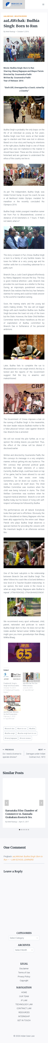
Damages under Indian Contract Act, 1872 (35, 753)
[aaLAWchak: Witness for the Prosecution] (12, 703)
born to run (21, 729)
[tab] (19, 829)
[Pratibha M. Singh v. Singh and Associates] (12, 677)
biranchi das (9, 729)
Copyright (24, 980)
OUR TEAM (24, 996)
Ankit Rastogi (10, 32)
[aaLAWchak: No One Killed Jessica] (31, 677)
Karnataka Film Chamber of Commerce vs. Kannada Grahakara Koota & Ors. (21, 814)
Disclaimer (24, 968)
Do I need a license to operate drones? (12, 753)
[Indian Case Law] (14, 4)
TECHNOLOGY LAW (24, 1004)
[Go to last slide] (7, 803)
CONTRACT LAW (24, 1008)
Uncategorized (20, 16)
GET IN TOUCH (24, 1020)
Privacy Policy (24, 976)
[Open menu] (43, 4)
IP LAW (24, 1000)
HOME (24, 992)
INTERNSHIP (24, 1016)
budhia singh (10, 733)
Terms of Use (24, 972)
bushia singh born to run (27, 733)
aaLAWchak (8, 16)
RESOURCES (24, 1012)
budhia (32, 729)
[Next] (41, 803)
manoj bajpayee (11, 738)
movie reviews (25, 738)
